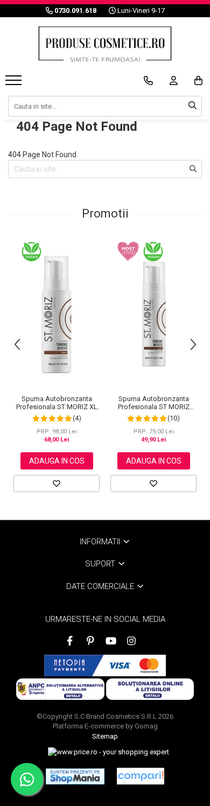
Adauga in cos (57, 461)
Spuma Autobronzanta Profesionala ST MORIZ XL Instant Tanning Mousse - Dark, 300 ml (56, 403)
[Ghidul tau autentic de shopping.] (140, 776)
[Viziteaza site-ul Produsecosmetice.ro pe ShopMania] (75, 776)
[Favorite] (56, 483)
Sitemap (105, 736)
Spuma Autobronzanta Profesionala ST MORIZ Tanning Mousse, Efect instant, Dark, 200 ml (154, 403)
